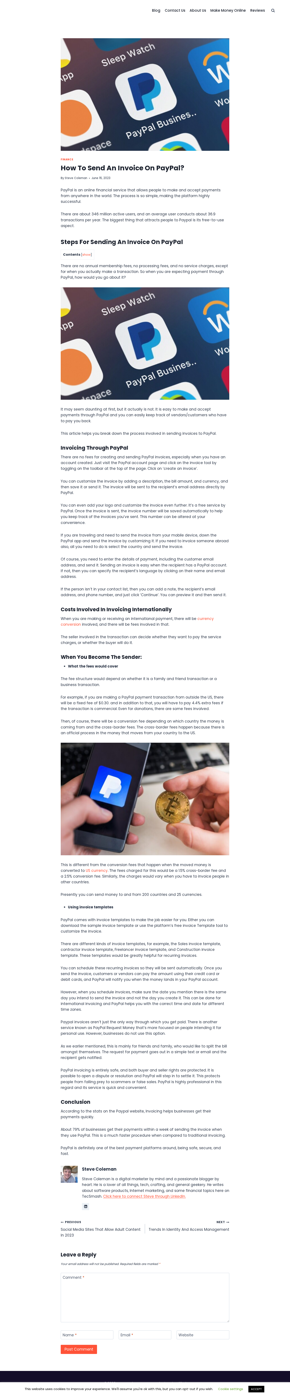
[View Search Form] (273, 10)
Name (70, 1335)
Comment (73, 1277)
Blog (156, 10)
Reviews (257, 10)
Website (186, 1335)
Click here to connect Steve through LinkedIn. (144, 1196)
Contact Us (175, 10)
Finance (67, 159)
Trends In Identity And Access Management (189, 1226)
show (86, 255)
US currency (97, 870)
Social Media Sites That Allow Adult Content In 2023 (101, 1229)
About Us (198, 10)
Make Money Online (228, 10)
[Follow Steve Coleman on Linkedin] (85, 1206)
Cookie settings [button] (230, 1389)
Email (127, 1335)
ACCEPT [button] (256, 1389)
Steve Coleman (76, 178)
